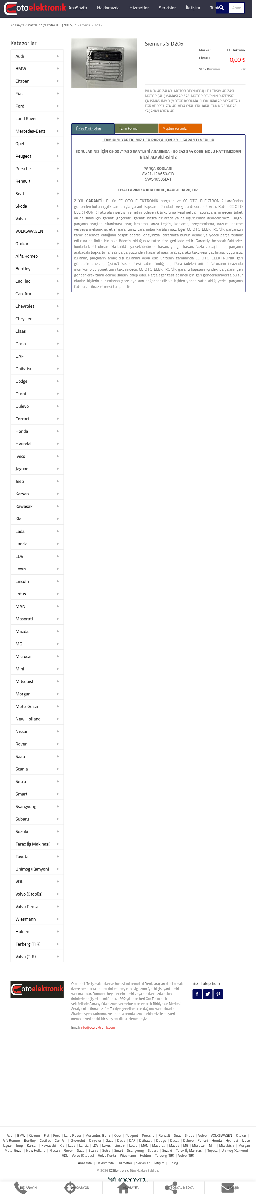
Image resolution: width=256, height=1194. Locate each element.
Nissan (22, 731)
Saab (20, 756)
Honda (22, 431)
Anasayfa (17, 25)
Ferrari (22, 418)
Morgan (23, 693)
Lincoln (22, 581)
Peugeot (23, 156)
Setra (21, 781)
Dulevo (22, 406)
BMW (21, 68)
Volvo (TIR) (26, 956)
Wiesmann (26, 919)
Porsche (23, 168)
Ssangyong (26, 806)
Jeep (20, 481)
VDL (19, 881)
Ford (20, 106)
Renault (23, 181)
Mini (20, 668)
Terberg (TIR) (28, 944)
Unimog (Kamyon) (32, 869)
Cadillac (23, 281)
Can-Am (23, 293)
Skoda (21, 206)
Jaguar (22, 468)
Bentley (23, 268)
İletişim (193, 7)
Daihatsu (24, 368)
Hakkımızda (108, 7)
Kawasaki (25, 506)
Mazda (33, 25)
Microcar (24, 656)
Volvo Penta (27, 906)
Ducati (22, 393)
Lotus (21, 593)
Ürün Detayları (88, 129)
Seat (20, 193)
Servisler (167, 7)
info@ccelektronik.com (97, 1027)
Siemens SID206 (164, 43)
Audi (20, 56)
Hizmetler (139, 7)
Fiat (19, 93)
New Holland (28, 718)
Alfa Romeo (27, 256)
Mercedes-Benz (31, 131)
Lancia (22, 543)
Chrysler (24, 318)
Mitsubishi (26, 681)
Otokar (22, 243)
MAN (21, 606)
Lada (20, 531)
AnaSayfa (77, 7)
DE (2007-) (65, 25)
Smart (22, 793)
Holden (22, 931)
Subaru (22, 819)
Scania (22, 768)
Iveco (20, 456)
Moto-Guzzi (27, 706)
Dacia (21, 343)
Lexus (21, 568)
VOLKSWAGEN (29, 231)
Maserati (24, 618)
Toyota (22, 856)
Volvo (21, 218)
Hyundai (23, 443)
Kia (18, 518)
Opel (20, 143)
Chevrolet (25, 306)
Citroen (23, 81)
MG (19, 643)
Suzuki (22, 831)
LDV (19, 556)
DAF (20, 356)
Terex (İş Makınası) (33, 844)
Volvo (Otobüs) (29, 894)
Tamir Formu (128, 128)
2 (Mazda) (47, 25)
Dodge (22, 381)
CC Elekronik (236, 50)
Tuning (216, 7)
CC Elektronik (118, 1170)
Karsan (22, 493)
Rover (21, 743)
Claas (21, 331)
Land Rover (26, 118)
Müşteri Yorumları (175, 128)
